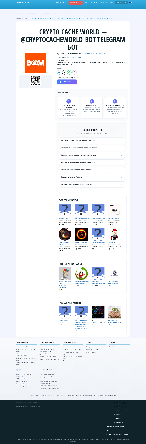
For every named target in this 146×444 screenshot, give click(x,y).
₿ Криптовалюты (76, 2)
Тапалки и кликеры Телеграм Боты (26, 363)
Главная (19, 13)
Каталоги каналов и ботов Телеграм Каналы (49, 382)
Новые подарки (91, 352)
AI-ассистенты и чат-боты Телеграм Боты (25, 355)
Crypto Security (21, 381)
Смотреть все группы (70, 347)
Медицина (50, 395)
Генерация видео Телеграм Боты (25, 359)
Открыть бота (68, 81)
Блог (95, 2)
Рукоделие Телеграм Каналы (49, 388)
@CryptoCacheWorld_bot (93, 54)
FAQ (107, 430)
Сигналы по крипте (49, 13)
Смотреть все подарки (93, 347)
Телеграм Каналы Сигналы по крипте (42, 18)
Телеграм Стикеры (121, 411)
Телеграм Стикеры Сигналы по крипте (71, 18)
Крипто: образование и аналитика (24, 375)
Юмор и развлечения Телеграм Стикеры (47, 350)
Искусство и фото (74, 395)
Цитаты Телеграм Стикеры (49, 356)
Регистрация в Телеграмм (114, 426)
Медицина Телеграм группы (72, 349)
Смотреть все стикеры (47, 347)
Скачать (87, 2)
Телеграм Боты (32, 13)
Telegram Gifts (21, 386)
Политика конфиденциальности (116, 434)
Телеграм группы (120, 407)
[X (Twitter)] (64, 72)
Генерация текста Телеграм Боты (25, 350)
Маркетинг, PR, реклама (108, 395)
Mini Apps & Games (22, 384)
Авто (96, 395)
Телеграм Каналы (120, 403)
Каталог (102, 2)
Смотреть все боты (22, 347)
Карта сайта (118, 422)
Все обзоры (113, 347)
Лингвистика (87, 395)
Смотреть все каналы (47, 374)
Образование (61, 395)
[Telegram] (59, 72)
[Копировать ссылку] (74, 72)
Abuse (112, 2)
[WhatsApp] (69, 72)
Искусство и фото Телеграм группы (72, 357)
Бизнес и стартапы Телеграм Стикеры (49, 360)
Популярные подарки (93, 349)
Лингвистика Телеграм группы (73, 361)
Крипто (19, 370)
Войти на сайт (122, 2)
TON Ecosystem (21, 378)
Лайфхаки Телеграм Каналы (49, 385)
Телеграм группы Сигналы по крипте (99, 18)
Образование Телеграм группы (71, 353)
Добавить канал (61, 2)
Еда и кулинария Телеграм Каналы (49, 377)
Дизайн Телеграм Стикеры (49, 354)
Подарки (117, 414)
